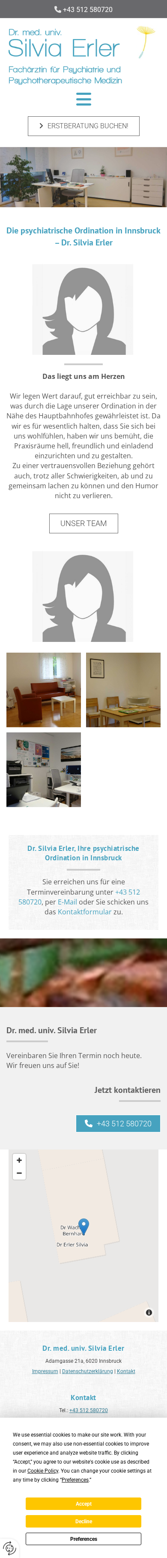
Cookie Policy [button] (42, 1471)
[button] (83, 99)
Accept (84, 1504)
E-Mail (67, 902)
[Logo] (83, 52)
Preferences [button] (75, 1480)
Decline (83, 1522)
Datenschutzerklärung (87, 1371)
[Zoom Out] (19, 1173)
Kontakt (126, 1371)
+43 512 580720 (88, 1410)
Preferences (83, 1539)
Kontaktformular (85, 912)
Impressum (45, 1371)
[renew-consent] (9, 1548)
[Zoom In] (19, 1160)
